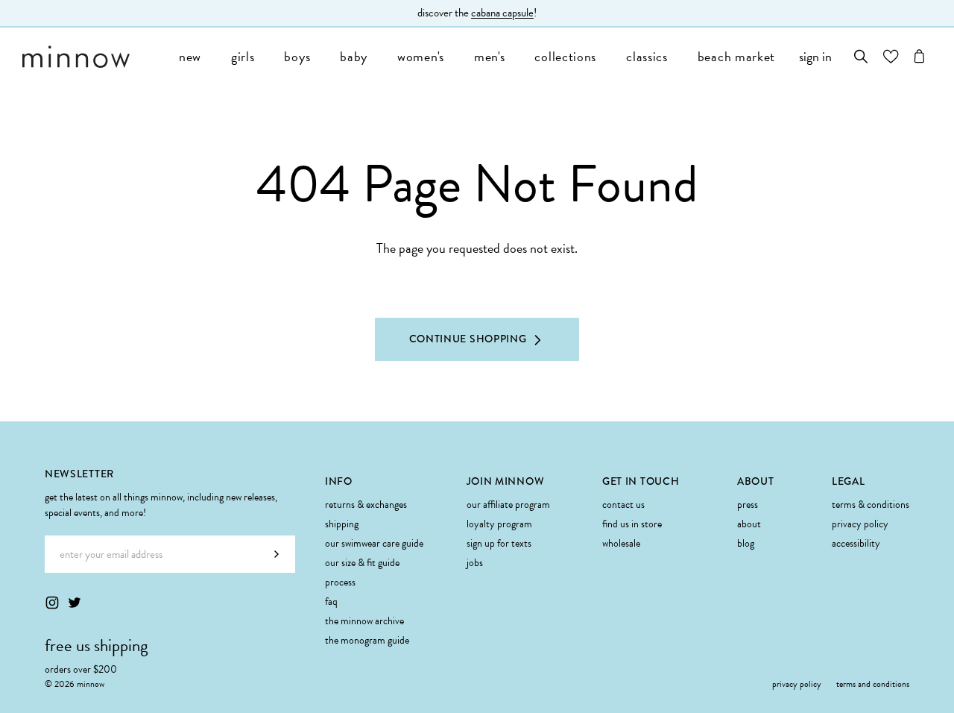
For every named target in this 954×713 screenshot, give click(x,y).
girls (243, 56)
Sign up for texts (499, 543)
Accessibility (856, 543)
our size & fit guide (362, 563)
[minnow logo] (93, 57)
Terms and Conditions (872, 684)
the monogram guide (367, 640)
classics (647, 56)
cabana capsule (502, 12)
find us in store (632, 524)
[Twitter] (74, 602)
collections (565, 56)
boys (297, 56)
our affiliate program (508, 504)
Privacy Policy (860, 524)
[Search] (861, 56)
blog (745, 543)
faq (331, 601)
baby (353, 56)
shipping (341, 524)
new (190, 56)
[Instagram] (52, 602)
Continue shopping (468, 338)
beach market (736, 56)
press (747, 504)
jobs (475, 563)
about (749, 524)
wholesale (621, 543)
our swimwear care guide (374, 543)
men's (489, 56)
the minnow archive (364, 621)
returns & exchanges (366, 504)
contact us (623, 504)
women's (420, 56)
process (340, 582)
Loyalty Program (499, 524)
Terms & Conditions (870, 504)
